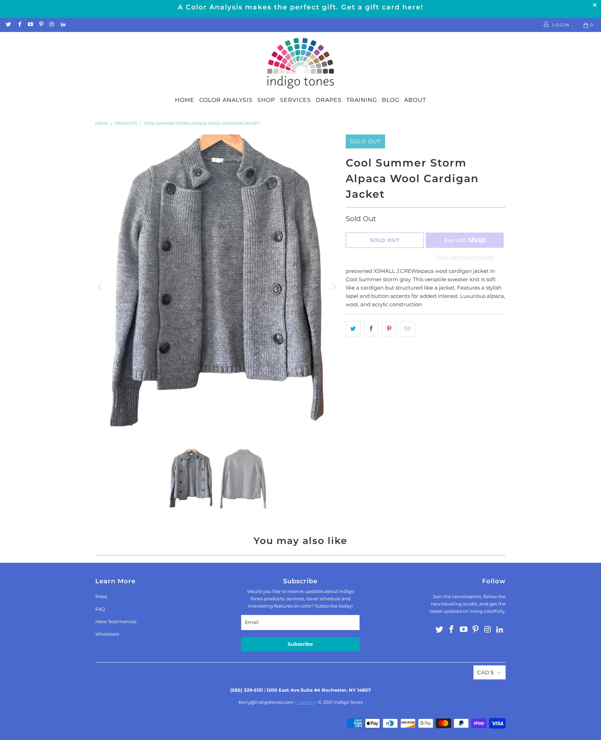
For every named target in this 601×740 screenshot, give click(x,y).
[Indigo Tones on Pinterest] (41, 24)
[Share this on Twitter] (353, 328)
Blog (390, 100)
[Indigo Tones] (300, 63)
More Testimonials (115, 621)
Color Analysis (226, 100)
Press (101, 596)
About (415, 100)
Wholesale (107, 634)
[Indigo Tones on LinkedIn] (62, 24)
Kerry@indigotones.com (266, 702)
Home (184, 100)
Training (361, 100)
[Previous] (100, 287)
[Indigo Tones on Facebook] (19, 24)
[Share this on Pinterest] (389, 328)
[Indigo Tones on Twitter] (8, 24)
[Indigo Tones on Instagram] (52, 24)
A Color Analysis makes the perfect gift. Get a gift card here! (300, 7)
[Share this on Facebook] (371, 328)
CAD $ (485, 672)
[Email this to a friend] (407, 328)
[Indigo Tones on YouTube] (30, 24)
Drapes (329, 100)
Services (295, 100)
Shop (266, 100)
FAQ (100, 609)
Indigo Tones (348, 702)
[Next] (333, 287)
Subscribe (300, 644)
